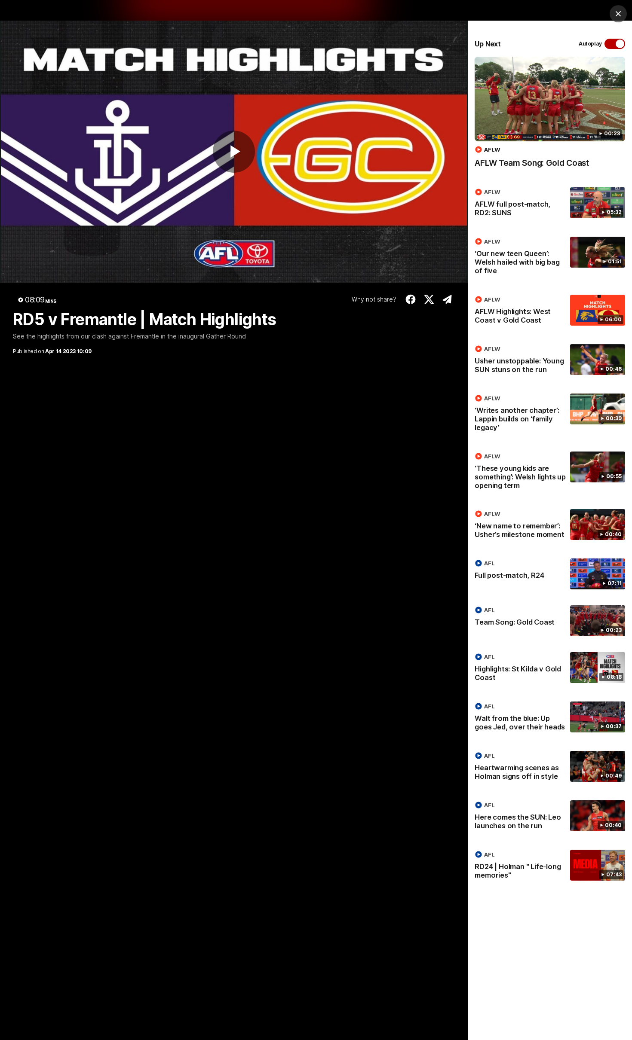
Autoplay (590, 43)
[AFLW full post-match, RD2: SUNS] (550, 204)
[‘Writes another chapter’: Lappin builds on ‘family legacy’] (550, 414)
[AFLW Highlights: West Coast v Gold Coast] (550, 311)
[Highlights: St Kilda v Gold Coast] (550, 669)
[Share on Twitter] (429, 299)
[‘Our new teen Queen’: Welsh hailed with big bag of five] (550, 258)
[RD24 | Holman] (550, 866)
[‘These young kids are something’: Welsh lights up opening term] (550, 472)
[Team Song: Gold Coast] (550, 620)
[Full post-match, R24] (550, 574)
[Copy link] (447, 299)
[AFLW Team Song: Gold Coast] (550, 117)
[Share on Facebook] (411, 299)
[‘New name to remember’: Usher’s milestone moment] (550, 526)
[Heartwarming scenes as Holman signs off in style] (550, 768)
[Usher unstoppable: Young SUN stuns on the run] (550, 361)
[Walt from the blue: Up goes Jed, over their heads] (550, 718)
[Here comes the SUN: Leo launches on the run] (550, 817)
